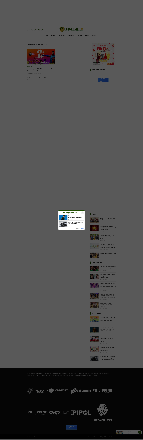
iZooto (82, 228)
